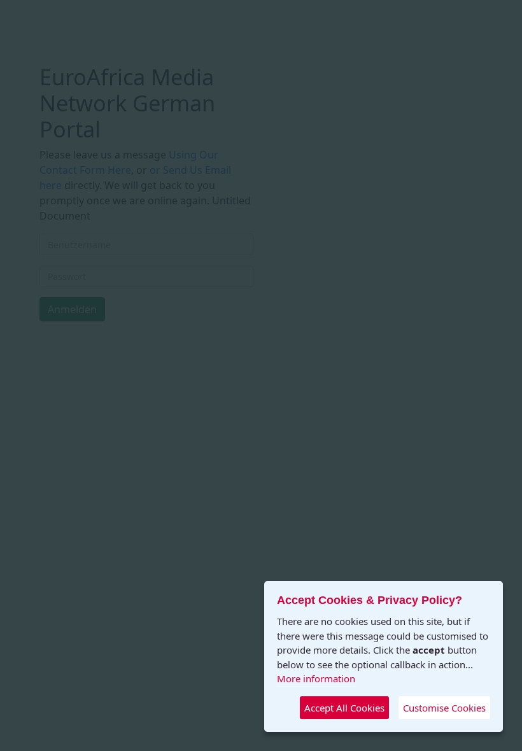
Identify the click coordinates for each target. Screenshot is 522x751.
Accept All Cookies (344, 707)
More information (316, 678)
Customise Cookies (444, 707)
